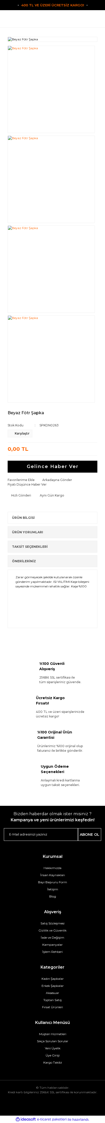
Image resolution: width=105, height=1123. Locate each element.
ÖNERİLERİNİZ (24, 561)
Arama (20, 21)
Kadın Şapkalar (53, 979)
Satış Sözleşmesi (52, 923)
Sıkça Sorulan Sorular (52, 1041)
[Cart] (85, 21)
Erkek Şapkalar (53, 986)
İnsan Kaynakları (52, 875)
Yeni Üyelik (52, 1048)
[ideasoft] (26, 1119)
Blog (52, 896)
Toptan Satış (52, 1000)
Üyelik (52, 21)
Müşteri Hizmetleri (52, 1034)
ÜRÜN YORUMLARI (27, 532)
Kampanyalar (52, 944)
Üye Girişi (53, 1055)
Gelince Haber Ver (52, 466)
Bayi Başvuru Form (52, 882)
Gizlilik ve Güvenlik (52, 930)
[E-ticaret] (52, 1119)
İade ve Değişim (52, 937)
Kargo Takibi (52, 1062)
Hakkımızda (52, 868)
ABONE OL (89, 834)
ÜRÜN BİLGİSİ (23, 518)
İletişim (52, 889)
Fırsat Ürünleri (52, 1007)
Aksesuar (52, 993)
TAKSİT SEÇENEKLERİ (30, 547)
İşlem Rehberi (52, 952)
